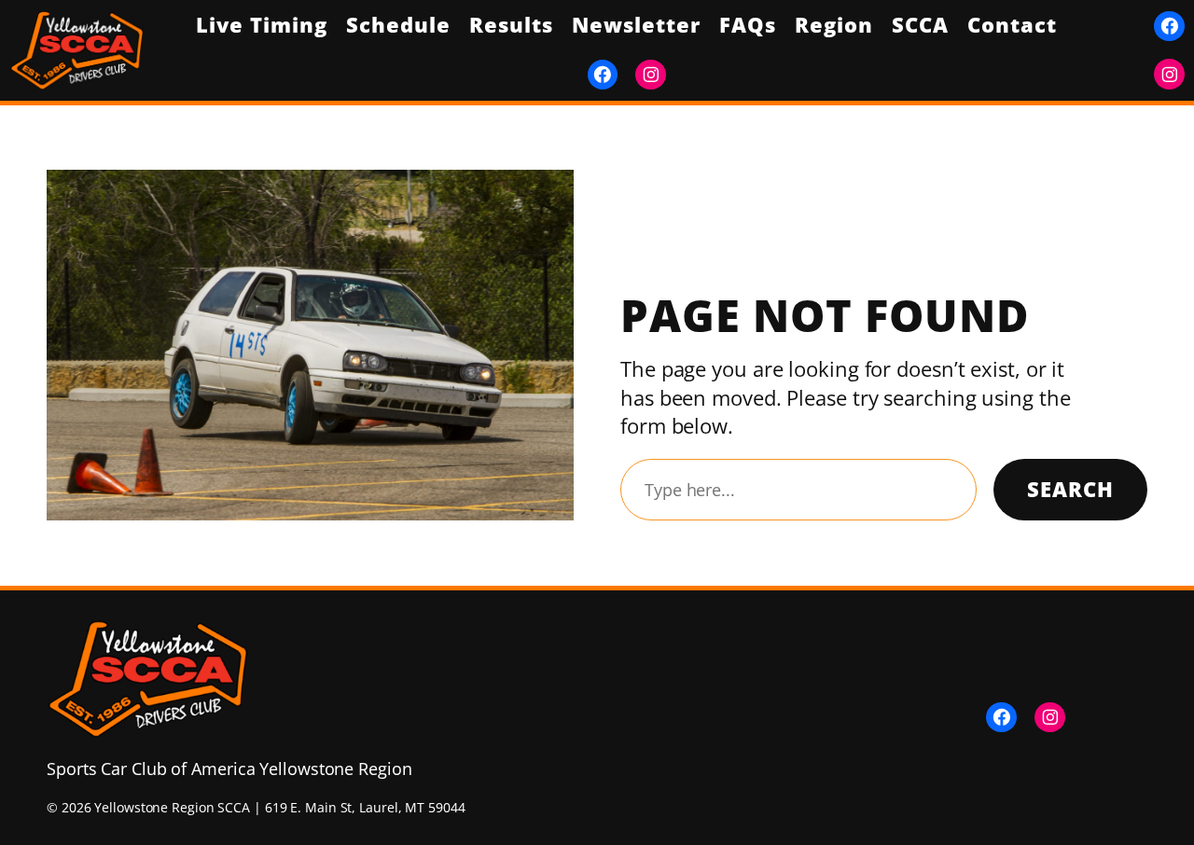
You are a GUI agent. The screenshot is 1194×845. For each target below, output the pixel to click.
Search (1070, 489)
